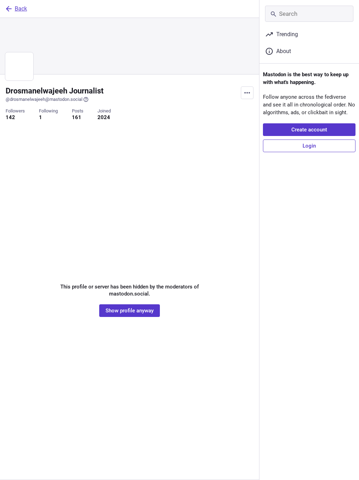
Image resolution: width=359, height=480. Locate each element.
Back (21, 8)
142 (10, 117)
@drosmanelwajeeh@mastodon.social (44, 99)
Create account (309, 130)
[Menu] (247, 92)
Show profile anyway (130, 310)
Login (309, 146)
